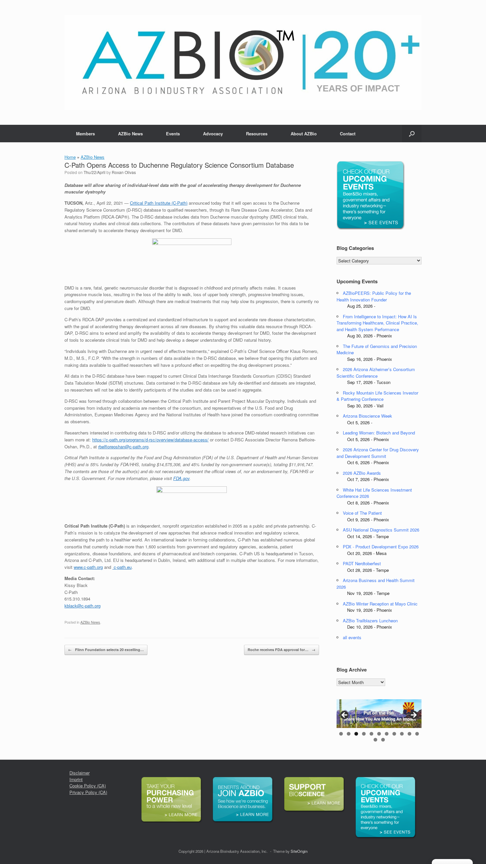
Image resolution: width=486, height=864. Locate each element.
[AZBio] (243, 62)
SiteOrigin (299, 851)
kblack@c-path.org (82, 606)
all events (352, 637)
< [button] (345, 715)
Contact (347, 133)
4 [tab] (364, 734)
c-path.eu (122, 567)
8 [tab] (394, 734)
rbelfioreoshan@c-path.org (123, 446)
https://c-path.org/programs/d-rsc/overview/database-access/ (150, 439)
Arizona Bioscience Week (367, 416)
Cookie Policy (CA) (87, 785)
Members (85, 133)
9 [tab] (402, 734)
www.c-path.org (88, 567)
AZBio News (130, 133)
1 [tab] (341, 734)
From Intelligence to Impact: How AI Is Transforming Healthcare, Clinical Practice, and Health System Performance (377, 322)
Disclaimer (79, 773)
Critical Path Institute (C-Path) (158, 203)
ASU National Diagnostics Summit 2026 (381, 530)
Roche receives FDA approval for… (281, 649)
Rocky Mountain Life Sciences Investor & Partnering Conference (377, 396)
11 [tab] (417, 734)
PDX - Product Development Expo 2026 (381, 546)
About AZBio (304, 133)
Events (173, 133)
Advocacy (213, 133)
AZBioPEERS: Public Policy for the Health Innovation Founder (374, 296)
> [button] (413, 715)
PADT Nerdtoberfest (362, 563)
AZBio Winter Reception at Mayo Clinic (380, 604)
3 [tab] (356, 734)
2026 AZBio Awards (362, 473)
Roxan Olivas (124, 172)
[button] (412, 133)
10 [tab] (409, 734)
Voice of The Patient (362, 513)
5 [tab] (371, 734)
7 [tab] (386, 734)
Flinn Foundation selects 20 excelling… (106, 649)
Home (70, 157)
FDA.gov (181, 478)
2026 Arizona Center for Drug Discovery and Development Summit (378, 452)
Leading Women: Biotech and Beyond (379, 433)
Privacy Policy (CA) (88, 792)
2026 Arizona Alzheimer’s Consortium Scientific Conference (376, 372)
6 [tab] (379, 734)
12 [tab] (375, 740)
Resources (256, 133)
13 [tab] (383, 740)
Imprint (76, 779)
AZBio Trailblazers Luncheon (370, 620)
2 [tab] (348, 734)
